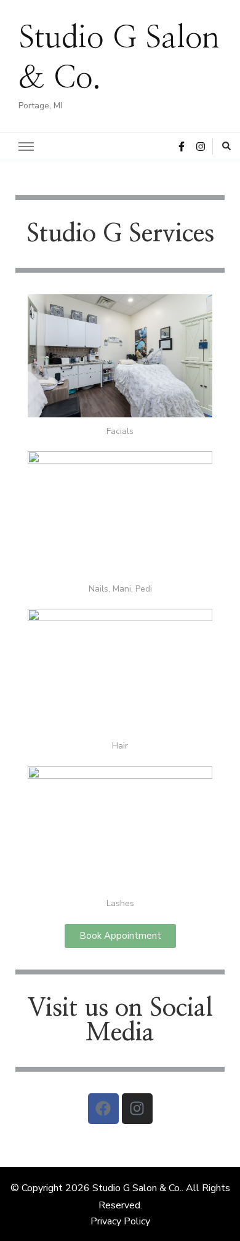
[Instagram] (137, 1108)
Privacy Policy (120, 1221)
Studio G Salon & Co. (137, 1188)
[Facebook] (103, 1108)
